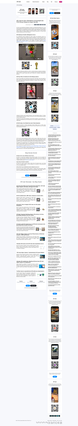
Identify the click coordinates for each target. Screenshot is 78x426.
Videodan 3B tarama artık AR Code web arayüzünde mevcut (30, 243)
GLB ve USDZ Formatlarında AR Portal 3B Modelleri (54, 238)
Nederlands (52, 422)
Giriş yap (56, 1)
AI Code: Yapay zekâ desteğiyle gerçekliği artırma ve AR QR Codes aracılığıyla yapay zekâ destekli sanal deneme (54, 210)
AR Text (43, 145)
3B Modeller (51, 125)
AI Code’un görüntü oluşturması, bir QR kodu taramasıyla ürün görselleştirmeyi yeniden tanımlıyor (30, 224)
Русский (49, 423)
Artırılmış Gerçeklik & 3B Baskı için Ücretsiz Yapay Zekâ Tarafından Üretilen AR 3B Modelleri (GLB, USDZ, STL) (54, 149)
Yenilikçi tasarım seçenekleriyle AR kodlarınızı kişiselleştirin (30, 271)
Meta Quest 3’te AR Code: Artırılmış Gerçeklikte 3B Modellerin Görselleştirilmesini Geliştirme (53, 226)
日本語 (42, 422)
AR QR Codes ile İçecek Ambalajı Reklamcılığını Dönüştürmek (53, 223)
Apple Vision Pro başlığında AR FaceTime (54, 256)
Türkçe (56, 423)
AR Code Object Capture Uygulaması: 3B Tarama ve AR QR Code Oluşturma (54, 230)
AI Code (40, 146)
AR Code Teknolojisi (28, 24)
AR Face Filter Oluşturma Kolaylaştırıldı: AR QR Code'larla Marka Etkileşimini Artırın (55, 193)
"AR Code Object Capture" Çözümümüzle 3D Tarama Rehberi (30, 252)
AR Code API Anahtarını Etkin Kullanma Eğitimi (54, 204)
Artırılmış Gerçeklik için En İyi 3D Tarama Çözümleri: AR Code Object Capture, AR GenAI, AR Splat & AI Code (30, 186)
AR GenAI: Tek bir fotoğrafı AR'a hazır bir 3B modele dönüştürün (28, 205)
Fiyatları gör (33, 285)
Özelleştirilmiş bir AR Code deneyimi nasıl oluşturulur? (54, 235)
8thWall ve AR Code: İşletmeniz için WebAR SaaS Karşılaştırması (55, 276)
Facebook (38, 24)
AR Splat (55, 90)
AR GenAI (40, 145)
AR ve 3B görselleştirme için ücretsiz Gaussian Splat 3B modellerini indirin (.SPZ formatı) (54, 145)
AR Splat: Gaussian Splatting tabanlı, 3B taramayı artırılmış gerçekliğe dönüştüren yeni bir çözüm (30, 215)
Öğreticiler (58, 127)
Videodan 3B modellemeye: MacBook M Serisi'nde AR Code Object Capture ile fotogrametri (30, 262)
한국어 (45, 422)
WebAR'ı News (55, 129)
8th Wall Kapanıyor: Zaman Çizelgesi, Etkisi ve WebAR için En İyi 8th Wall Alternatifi (54, 161)
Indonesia (37, 422)
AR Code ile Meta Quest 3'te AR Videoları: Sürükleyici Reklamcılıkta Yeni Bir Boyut (54, 221)
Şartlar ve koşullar (50, 420)
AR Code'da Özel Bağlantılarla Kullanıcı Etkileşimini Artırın (54, 232)
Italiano (40, 422)
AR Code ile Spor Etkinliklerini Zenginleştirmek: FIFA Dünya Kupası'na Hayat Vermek (30, 21)
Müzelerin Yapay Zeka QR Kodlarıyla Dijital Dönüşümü (54, 199)
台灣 (58, 423)
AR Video (55, 298)
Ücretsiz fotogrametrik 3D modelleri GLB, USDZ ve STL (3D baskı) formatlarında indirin (54, 158)
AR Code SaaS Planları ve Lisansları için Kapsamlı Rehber (54, 207)
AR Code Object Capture (34, 145)
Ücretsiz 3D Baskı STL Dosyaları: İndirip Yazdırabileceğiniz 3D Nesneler (54, 152)
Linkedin (41, 24)
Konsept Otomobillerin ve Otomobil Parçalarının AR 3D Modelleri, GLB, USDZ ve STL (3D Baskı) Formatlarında (54, 282)
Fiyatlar (43, 1)
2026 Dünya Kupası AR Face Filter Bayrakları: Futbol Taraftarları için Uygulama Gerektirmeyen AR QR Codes (54, 139)
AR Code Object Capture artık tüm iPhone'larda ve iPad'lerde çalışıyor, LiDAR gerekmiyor (30, 234)
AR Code (19, 1)
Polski (55, 422)
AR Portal (23, 146)
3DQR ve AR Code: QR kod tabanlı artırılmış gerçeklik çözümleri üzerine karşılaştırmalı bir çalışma (55, 240)
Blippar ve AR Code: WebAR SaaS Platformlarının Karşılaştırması (53, 265)
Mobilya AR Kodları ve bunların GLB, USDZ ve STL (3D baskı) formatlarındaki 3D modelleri (54, 270)
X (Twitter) (35, 24)
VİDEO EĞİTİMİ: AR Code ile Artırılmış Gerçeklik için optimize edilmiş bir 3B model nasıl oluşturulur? (54, 247)
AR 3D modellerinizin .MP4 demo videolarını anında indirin (29, 195)
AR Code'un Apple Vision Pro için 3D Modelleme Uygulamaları (54, 202)
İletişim (61, 420)
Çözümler (28, 1)
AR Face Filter (36, 146)
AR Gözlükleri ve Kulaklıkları (53, 127)
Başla (61, 1)
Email (42, 24)
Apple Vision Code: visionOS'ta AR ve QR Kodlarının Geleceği (54, 279)
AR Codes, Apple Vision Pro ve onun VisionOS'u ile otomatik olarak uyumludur (54, 250)
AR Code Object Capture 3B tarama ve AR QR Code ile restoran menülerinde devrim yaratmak (54, 196)
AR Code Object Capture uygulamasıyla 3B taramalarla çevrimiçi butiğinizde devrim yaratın (54, 189)
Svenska (52, 423)
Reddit (45, 24)
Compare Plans (33, 175)
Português (58, 422)
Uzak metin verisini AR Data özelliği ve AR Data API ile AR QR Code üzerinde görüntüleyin (54, 214)
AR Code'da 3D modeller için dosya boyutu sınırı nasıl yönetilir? (54, 244)
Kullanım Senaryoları (35, 1)
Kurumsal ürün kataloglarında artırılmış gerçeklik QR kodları (54, 285)
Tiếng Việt (61, 423)
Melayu (47, 422)
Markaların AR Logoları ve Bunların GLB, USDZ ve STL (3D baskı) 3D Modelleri (54, 274)
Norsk (49, 422)
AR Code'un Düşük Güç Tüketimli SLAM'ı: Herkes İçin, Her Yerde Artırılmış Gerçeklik (54, 186)
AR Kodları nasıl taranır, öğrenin (29, 159)
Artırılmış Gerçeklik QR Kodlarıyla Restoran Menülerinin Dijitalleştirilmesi (54, 267)
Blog (47, 1)
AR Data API (31, 146)
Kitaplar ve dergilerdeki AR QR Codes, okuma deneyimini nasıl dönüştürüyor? (54, 262)
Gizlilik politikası (54, 420)
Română (61, 422)
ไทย (54, 423)
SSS (51, 1)
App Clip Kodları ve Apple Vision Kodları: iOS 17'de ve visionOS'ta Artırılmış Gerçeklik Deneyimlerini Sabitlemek (54, 258)
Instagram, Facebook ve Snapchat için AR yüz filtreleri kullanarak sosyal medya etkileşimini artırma (54, 217)
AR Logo (27, 146)
